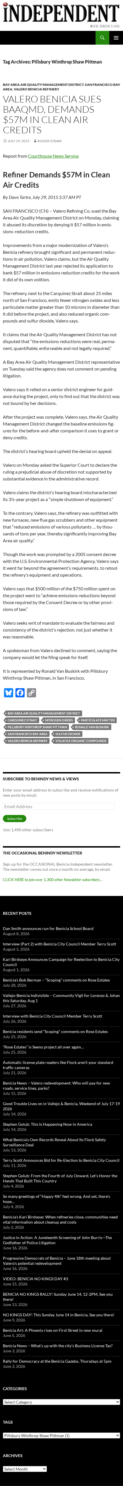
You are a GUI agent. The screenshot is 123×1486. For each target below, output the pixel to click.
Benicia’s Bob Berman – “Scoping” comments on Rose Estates (56, 980)
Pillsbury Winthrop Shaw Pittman (37, 727)
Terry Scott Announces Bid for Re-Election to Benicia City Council (61, 1160)
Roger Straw (49, 141)
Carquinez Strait (22, 720)
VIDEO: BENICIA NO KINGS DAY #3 (35, 1278)
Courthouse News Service (53, 156)
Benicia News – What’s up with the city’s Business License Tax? (58, 1345)
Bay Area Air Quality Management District (43, 84)
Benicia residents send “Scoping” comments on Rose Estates (55, 1031)
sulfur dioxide (67, 734)
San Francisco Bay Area (27, 734)
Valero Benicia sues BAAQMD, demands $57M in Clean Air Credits (52, 114)
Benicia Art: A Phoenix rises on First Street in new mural (52, 1330)
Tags (8, 1422)
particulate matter (98, 720)
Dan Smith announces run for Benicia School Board (48, 928)
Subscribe (14, 818)
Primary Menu (116, 38)
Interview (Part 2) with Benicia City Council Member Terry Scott (59, 943)
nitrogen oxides (59, 720)
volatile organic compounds (80, 741)
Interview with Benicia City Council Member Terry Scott (52, 1016)
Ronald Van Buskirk (92, 727)
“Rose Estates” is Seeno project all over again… (43, 1046)
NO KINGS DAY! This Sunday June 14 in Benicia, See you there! (58, 1314)
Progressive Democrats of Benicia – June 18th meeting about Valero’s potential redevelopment (57, 1261)
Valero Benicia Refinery (36, 89)
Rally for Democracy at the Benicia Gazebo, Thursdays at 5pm (57, 1361)
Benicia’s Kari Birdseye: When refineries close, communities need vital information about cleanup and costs (60, 1219)
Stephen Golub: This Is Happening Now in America (47, 1124)
